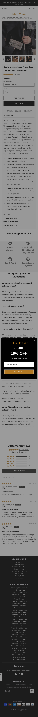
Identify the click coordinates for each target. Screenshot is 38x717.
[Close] (34, 340)
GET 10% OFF (19, 371)
